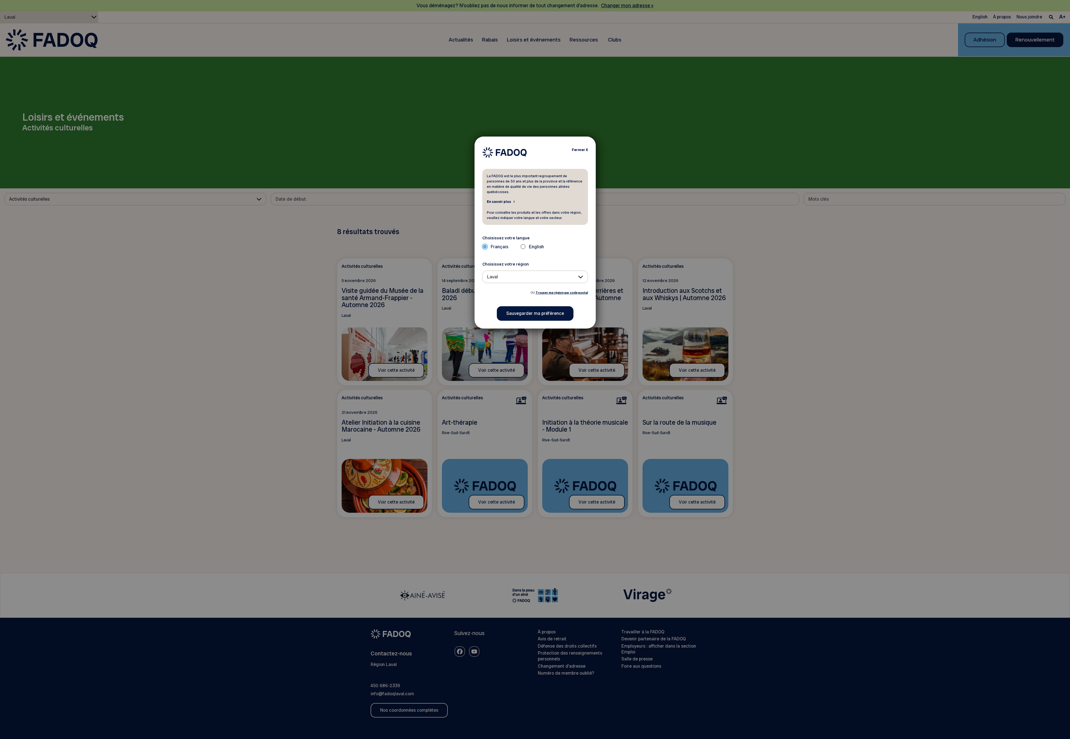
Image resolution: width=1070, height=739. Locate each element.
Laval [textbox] (492, 277)
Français (499, 247)
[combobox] (535, 277)
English (536, 247)
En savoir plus (499, 201)
